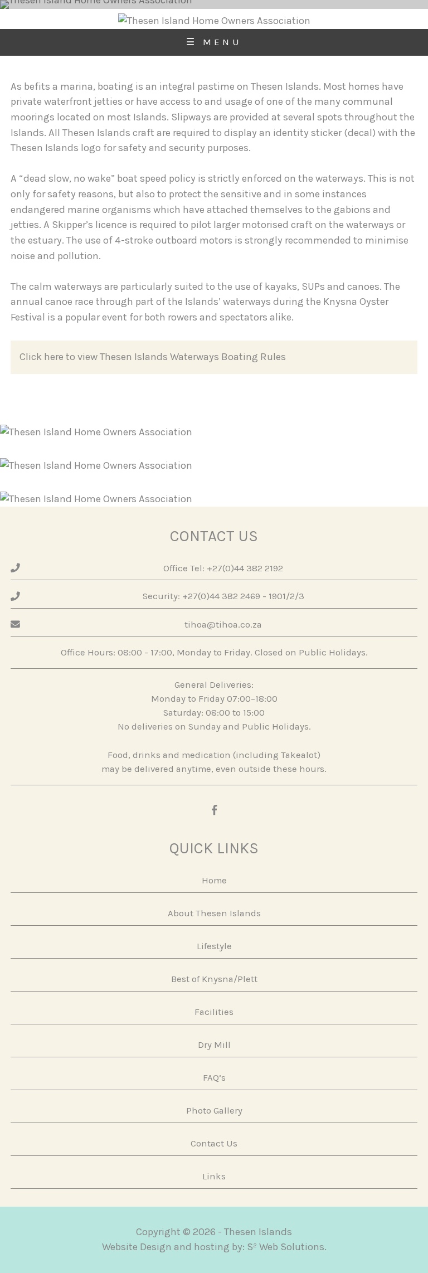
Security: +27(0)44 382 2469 (201, 596)
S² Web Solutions (285, 1247)
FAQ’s (214, 1077)
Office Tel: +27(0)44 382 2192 (223, 568)
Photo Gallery (214, 1110)
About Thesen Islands (214, 913)
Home (214, 880)
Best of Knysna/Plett (214, 979)
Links (214, 1176)
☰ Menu (214, 42)
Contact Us (214, 1143)
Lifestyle (214, 946)
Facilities (214, 1012)
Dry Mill (214, 1044)
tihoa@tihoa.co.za (223, 624)
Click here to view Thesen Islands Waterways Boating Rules (153, 357)
